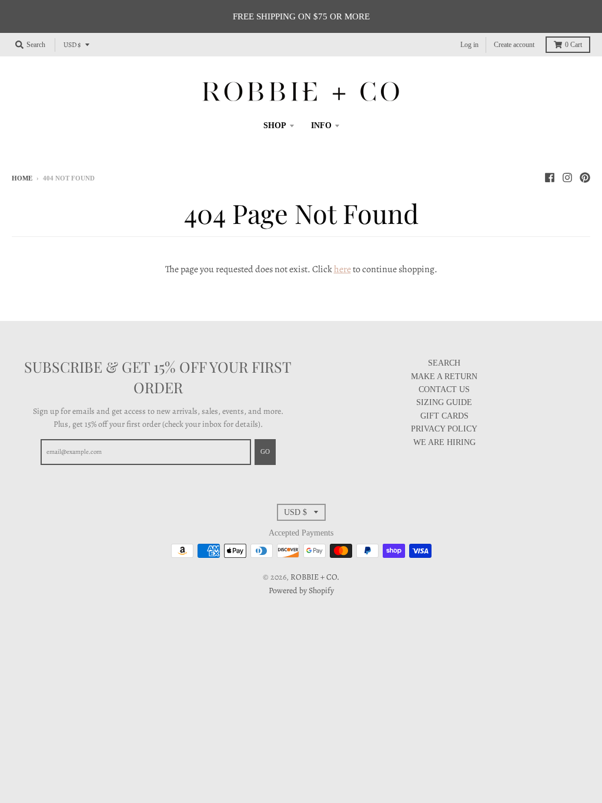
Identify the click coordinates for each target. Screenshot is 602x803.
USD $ (72, 44)
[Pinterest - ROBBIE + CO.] (585, 177)
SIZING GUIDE (444, 402)
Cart (573, 45)
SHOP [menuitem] (274, 125)
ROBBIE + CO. (314, 577)
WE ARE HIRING (444, 442)
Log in (469, 45)
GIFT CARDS (444, 415)
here (342, 269)
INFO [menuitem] (321, 125)
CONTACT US (444, 389)
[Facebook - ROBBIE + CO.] (549, 177)
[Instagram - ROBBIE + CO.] (567, 177)
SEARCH (444, 363)
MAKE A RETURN (444, 376)
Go (265, 451)
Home (22, 178)
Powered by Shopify (301, 590)
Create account (514, 45)
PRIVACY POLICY (444, 428)
